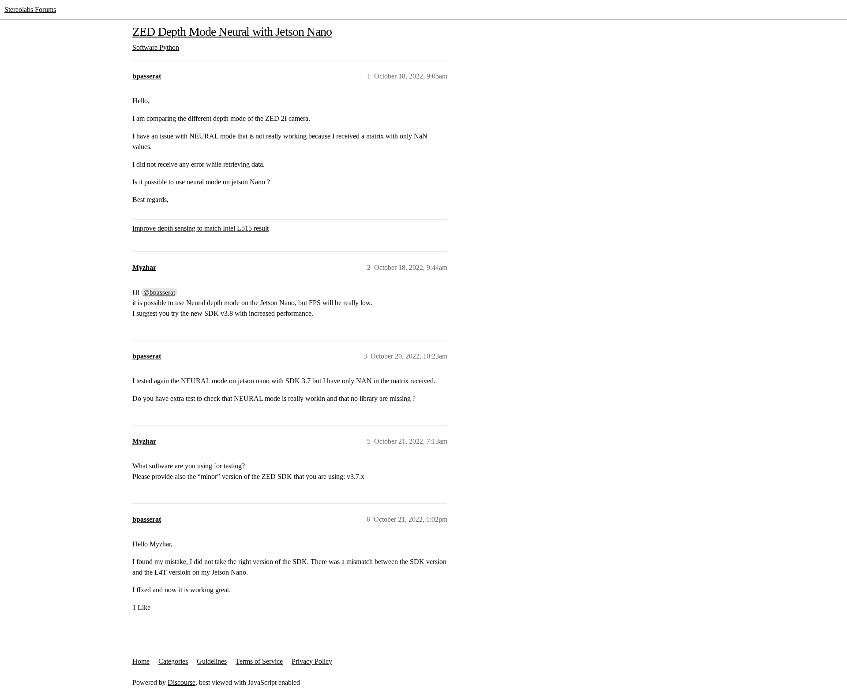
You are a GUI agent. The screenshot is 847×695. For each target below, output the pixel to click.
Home (141, 661)
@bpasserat (159, 292)
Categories (173, 661)
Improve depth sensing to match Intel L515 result (200, 228)
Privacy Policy (312, 661)
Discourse (181, 682)
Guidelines (212, 661)
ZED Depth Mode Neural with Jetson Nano (232, 31)
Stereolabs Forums (30, 9)
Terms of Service (259, 661)
